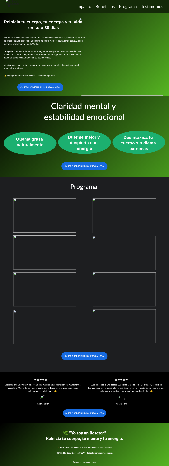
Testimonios (152, 7)
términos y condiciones (84, 462)
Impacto (83, 7)
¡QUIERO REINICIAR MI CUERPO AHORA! (40, 87)
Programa (128, 7)
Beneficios (105, 7)
